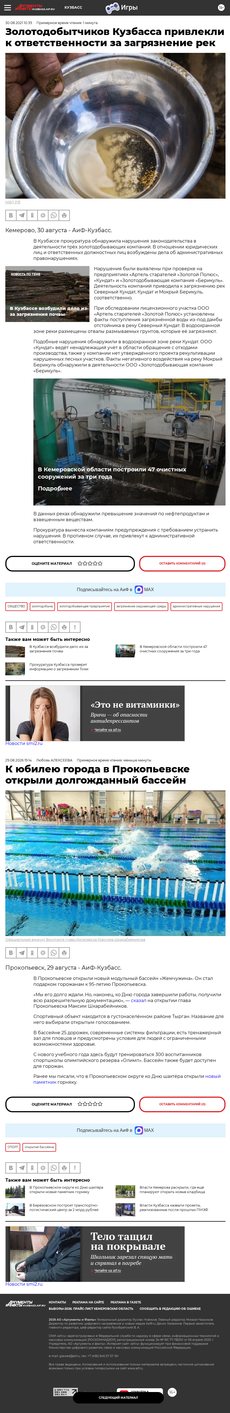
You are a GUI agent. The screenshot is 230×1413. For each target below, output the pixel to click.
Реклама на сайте (88, 1302)
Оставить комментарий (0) (182, 563)
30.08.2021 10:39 (18, 23)
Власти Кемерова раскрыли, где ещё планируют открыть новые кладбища (172, 1189)
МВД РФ (12, 202)
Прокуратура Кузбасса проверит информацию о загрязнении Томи (58, 666)
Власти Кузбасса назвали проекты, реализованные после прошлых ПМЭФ (174, 1207)
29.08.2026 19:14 (18, 760)
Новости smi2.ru (24, 743)
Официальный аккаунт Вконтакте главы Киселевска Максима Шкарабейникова (75, 939)
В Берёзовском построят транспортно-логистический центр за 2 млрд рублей (63, 1207)
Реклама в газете (126, 1302)
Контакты (57, 1302)
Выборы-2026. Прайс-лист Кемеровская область (91, 1309)
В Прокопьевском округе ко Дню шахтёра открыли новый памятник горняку (66, 1189)
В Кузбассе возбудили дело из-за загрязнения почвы (58, 649)
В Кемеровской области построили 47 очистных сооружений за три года (112, 473)
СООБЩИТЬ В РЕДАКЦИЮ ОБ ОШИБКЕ (170, 1309)
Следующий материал (118, 1398)
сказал (139, 1000)
